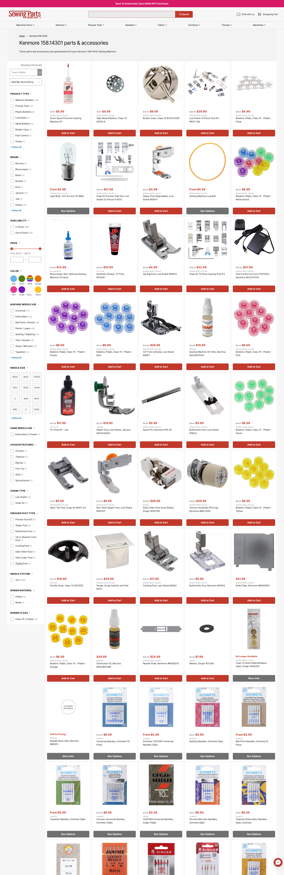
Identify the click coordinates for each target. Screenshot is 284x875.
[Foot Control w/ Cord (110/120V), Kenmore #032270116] (254, 255)
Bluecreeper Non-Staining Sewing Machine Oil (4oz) (68, 276)
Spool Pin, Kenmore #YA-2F (157, 429)
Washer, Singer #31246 (201, 663)
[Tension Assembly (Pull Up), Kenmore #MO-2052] (207, 489)
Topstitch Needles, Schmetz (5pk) (67, 819)
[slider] (11, 248)
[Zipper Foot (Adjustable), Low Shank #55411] (161, 177)
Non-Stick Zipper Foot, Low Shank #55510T (114, 509)
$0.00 (18, 253)
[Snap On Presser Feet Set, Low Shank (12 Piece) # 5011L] (114, 177)
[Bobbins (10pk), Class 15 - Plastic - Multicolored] (254, 177)
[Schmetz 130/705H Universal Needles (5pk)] (161, 722)
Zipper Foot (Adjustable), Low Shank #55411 (158, 198)
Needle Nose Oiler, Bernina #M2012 (64, 742)
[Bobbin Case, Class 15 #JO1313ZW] (161, 99)
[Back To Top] (280, 871)
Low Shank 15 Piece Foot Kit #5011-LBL (204, 120)
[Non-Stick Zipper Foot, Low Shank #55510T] (114, 489)
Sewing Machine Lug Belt (202, 196)
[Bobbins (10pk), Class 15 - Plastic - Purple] (68, 333)
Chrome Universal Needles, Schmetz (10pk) (110, 821)
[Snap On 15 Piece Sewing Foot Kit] (207, 255)
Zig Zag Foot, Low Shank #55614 (160, 274)
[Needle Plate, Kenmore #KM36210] (161, 644)
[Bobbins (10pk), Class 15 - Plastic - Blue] (114, 333)
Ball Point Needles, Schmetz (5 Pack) (252, 743)
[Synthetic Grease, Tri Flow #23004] (114, 255)
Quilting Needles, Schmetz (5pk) (206, 741)
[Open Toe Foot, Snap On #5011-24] (68, 489)
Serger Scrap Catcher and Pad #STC (112, 587)
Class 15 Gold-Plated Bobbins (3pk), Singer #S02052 (251, 665)
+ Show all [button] (15, 147)
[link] (24, 100)
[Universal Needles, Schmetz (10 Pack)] (114, 722)
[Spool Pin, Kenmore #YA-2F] (161, 411)
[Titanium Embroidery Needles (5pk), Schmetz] (254, 800)
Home (22, 36)
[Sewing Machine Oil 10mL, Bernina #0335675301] (207, 333)
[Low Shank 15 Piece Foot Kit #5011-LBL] (207, 99)
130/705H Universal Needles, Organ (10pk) (158, 821)
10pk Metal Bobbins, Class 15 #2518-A (111, 120)
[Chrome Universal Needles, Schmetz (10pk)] (114, 800)
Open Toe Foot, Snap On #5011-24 (68, 507)
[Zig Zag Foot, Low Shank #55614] (161, 255)
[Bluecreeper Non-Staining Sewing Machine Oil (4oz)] (68, 255)
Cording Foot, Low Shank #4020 (159, 585)
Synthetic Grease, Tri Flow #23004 (110, 276)
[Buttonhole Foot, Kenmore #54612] (207, 567)
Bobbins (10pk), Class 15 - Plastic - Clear (254, 120)
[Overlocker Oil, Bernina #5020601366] (114, 644)
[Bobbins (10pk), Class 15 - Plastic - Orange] (68, 644)
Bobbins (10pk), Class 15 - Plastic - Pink (254, 353)
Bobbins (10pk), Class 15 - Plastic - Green (254, 431)
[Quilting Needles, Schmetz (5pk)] (207, 722)
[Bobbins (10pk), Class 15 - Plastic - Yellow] (254, 489)
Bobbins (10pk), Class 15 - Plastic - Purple (68, 353)
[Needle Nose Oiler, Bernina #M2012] (68, 722)
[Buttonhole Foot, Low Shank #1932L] (207, 411)
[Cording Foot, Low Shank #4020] (161, 567)
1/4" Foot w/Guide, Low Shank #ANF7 (158, 353)
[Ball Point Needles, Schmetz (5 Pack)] (254, 722)
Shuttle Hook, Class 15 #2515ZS (66, 585)
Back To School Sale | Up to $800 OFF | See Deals (142, 3)
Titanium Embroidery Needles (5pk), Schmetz (251, 821)
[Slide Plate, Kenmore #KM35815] (254, 567)
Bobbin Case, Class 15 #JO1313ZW (161, 118)
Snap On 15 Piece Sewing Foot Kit (207, 274)
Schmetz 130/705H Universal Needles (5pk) (158, 743)
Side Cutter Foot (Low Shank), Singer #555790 (158, 509)
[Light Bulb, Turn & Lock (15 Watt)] (68, 177)
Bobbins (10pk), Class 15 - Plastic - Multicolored (254, 198)
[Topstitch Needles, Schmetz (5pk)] (68, 800)
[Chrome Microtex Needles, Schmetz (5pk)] (207, 800)
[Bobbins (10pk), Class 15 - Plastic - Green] (254, 411)
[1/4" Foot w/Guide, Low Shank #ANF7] (161, 333)
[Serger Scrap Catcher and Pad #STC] (114, 567)
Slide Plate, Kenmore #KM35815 (253, 585)
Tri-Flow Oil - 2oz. (59, 429)
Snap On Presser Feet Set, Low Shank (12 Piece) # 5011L (112, 198)
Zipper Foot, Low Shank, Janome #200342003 (113, 431)
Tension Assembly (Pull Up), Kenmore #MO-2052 (204, 509)
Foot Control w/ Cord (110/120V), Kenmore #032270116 (253, 276)
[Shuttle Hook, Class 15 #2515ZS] (68, 567)
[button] (267, 14)
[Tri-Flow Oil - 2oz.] (68, 411)
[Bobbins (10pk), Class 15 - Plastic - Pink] (254, 333)
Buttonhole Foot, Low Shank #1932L (204, 431)
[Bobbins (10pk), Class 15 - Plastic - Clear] (254, 99)
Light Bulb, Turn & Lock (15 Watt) (67, 196)
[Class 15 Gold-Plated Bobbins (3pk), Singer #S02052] (254, 644)
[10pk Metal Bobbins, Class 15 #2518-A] (114, 99)
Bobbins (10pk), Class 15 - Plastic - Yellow (254, 509)
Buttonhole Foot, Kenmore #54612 (207, 585)
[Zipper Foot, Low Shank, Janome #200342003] (114, 411)
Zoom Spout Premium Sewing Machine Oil (65, 120)
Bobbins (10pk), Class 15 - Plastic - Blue (114, 353)
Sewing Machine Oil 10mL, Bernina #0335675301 (207, 353)
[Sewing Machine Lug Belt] (207, 177)
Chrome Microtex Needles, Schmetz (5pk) (203, 821)
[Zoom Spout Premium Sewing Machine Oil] (68, 99)
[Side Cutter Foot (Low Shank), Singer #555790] (161, 489)
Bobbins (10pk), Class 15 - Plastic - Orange (68, 665)
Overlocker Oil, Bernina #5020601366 (108, 665)
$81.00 (27, 253)
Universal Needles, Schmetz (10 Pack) (113, 743)
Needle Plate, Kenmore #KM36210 (161, 663)
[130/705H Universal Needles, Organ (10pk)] (161, 800)
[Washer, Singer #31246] (207, 644)
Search (185, 14)
